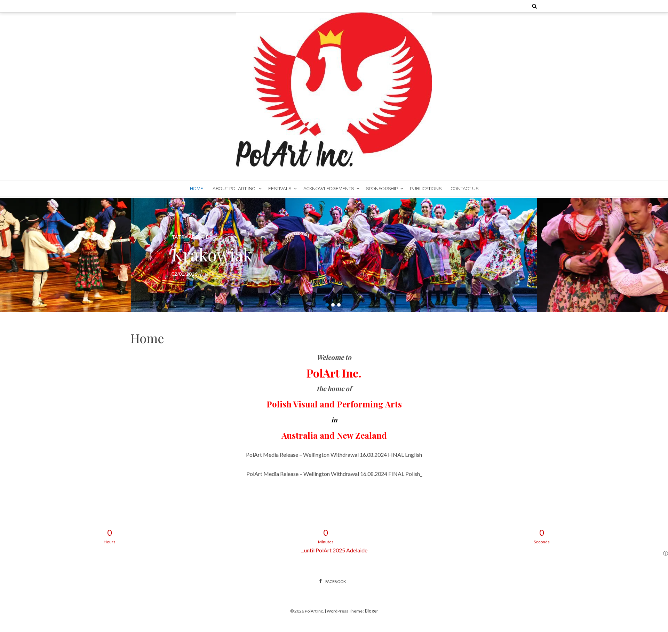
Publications (426, 188)
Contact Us (464, 188)
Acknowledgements (328, 188)
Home (196, 188)
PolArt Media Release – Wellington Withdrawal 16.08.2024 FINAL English (334, 454)
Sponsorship (382, 188)
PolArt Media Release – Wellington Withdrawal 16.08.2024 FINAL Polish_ (334, 473)
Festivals (279, 188)
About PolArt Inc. (234, 188)
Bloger (371, 611)
